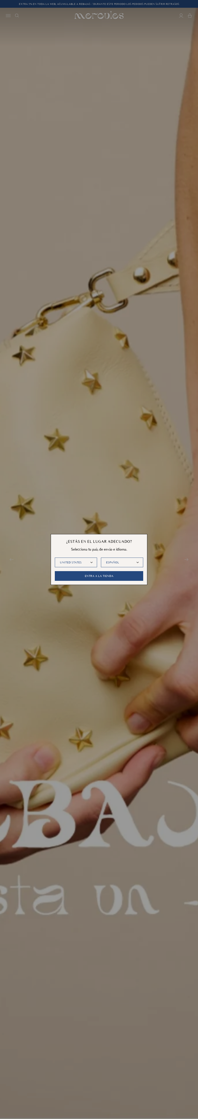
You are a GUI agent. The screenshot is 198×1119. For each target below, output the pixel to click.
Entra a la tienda (99, 576)
